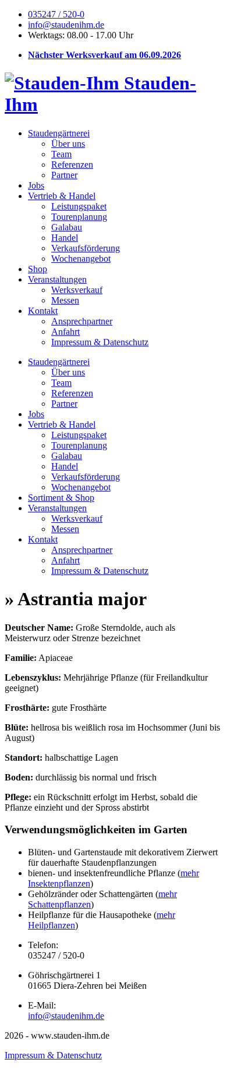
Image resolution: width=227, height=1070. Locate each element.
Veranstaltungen (57, 279)
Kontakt (43, 311)
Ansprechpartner (81, 321)
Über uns (68, 144)
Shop (37, 269)
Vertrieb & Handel (61, 196)
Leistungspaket (79, 206)
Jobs (36, 185)
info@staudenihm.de (66, 25)
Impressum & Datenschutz (99, 342)
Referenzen (72, 164)
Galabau (66, 227)
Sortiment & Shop (61, 498)
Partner (64, 175)
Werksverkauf (76, 290)
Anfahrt (65, 332)
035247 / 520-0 (56, 14)
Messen (65, 300)
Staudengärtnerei (59, 133)
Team (61, 154)
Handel (64, 238)
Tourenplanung (79, 217)
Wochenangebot (81, 258)
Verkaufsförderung (85, 248)
